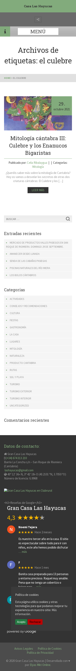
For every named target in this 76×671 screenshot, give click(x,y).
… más (22, 552)
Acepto (21, 621)
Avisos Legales (23, 648)
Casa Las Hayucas (38, 6)
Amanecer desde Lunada (25, 254)
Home (7, 77)
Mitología (38, 167)
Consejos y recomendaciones (28, 306)
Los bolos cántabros (23, 275)
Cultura (15, 313)
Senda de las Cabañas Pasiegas (28, 261)
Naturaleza (17, 356)
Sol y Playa (17, 377)
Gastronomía (18, 327)
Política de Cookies (50, 648)
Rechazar (35, 621)
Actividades (17, 299)
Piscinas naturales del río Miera (30, 268)
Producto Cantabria (23, 363)
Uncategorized (19, 405)
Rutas (13, 370)
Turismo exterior (21, 391)
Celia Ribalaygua (37, 163)
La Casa (14, 334)
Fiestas (14, 320)
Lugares (15, 341)
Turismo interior (20, 398)
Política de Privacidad (40, 653)
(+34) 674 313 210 (16, 458)
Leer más (38, 190)
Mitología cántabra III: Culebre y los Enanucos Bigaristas (38, 145)
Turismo (15, 384)
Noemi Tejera (27, 527)
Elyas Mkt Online (40, 665)
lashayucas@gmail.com (18, 470)
